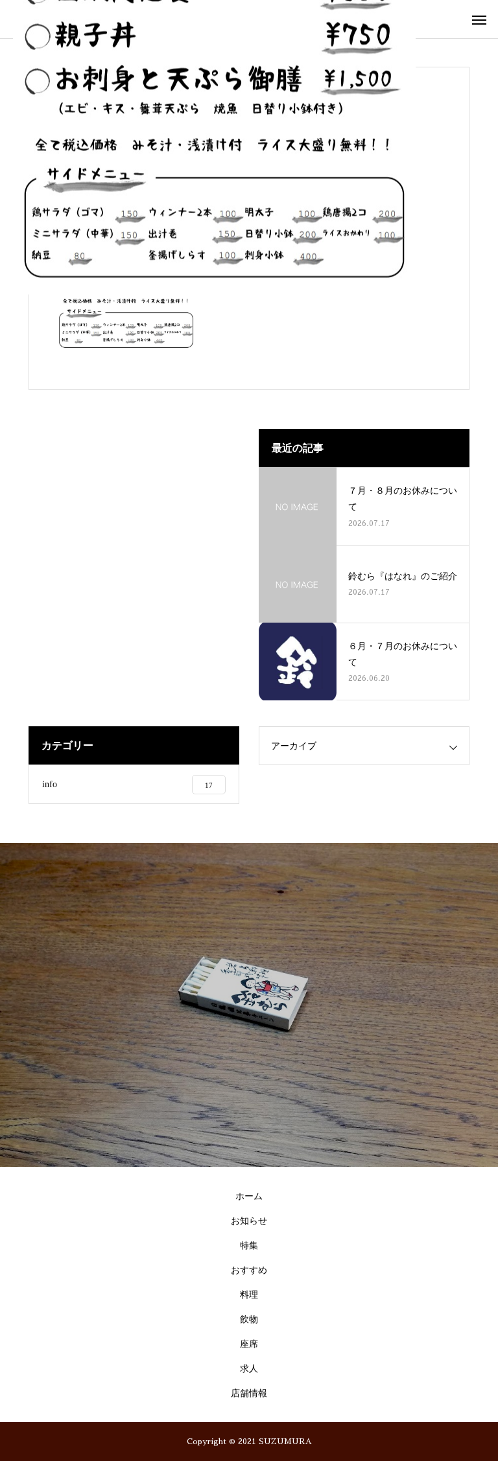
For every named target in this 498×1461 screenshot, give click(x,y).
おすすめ (249, 1270)
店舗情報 (249, 1393)
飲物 (249, 1319)
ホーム (249, 1196)
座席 (249, 1344)
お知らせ (249, 1221)
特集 (249, 1245)
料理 (249, 1295)
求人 (249, 1369)
